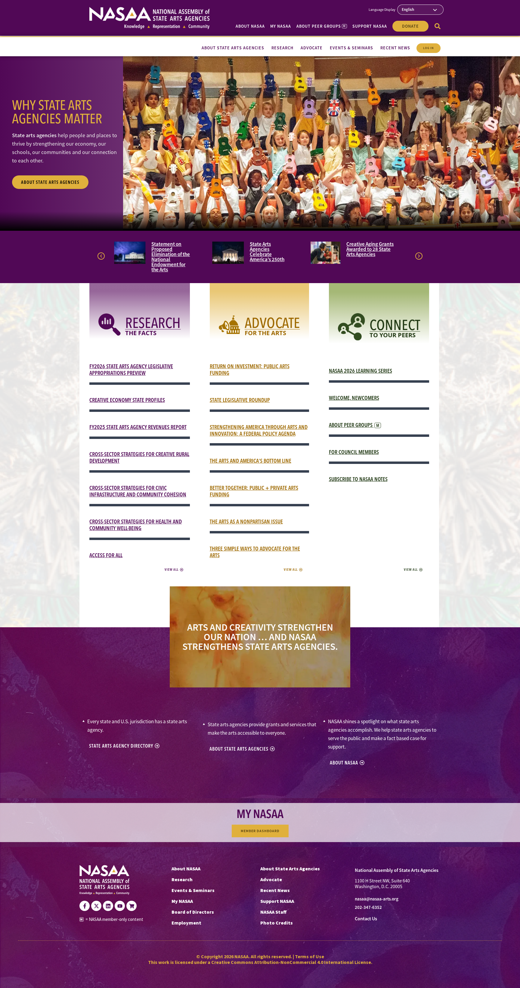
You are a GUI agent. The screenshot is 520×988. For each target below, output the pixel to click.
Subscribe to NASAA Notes (358, 479)
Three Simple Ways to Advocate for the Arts (255, 552)
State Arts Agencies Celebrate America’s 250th (267, 252)
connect (395, 325)
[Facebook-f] (84, 906)
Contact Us (366, 918)
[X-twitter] (96, 906)
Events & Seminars (193, 890)
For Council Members (354, 452)
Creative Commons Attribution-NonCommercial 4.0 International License (291, 962)
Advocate (271, 879)
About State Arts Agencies (290, 869)
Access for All (105, 555)
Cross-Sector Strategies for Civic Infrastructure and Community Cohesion (137, 491)
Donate (410, 26)
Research (153, 323)
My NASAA (280, 26)
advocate (272, 323)
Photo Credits (276, 923)
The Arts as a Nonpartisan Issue (246, 521)
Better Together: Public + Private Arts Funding (254, 491)
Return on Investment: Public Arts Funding (249, 369)
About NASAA (250, 26)
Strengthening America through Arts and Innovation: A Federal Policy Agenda (259, 430)
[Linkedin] (108, 906)
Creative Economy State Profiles (127, 400)
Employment (186, 923)
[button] (101, 256)
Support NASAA (369, 26)
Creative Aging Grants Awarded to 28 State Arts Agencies (370, 249)
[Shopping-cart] (131, 906)
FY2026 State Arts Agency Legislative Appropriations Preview (131, 369)
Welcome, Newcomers (354, 397)
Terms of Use (309, 956)
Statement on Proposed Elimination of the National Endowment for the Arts (170, 257)
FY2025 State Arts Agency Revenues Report (138, 427)
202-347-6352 (368, 907)
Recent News (275, 890)
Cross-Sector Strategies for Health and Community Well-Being (135, 525)
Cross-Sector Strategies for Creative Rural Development (139, 457)
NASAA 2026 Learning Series (360, 370)
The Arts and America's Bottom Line (250, 460)
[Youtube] (120, 906)
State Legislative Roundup (240, 400)
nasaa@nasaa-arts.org (376, 899)
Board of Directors (193, 912)
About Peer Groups (320, 26)
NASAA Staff (273, 912)
